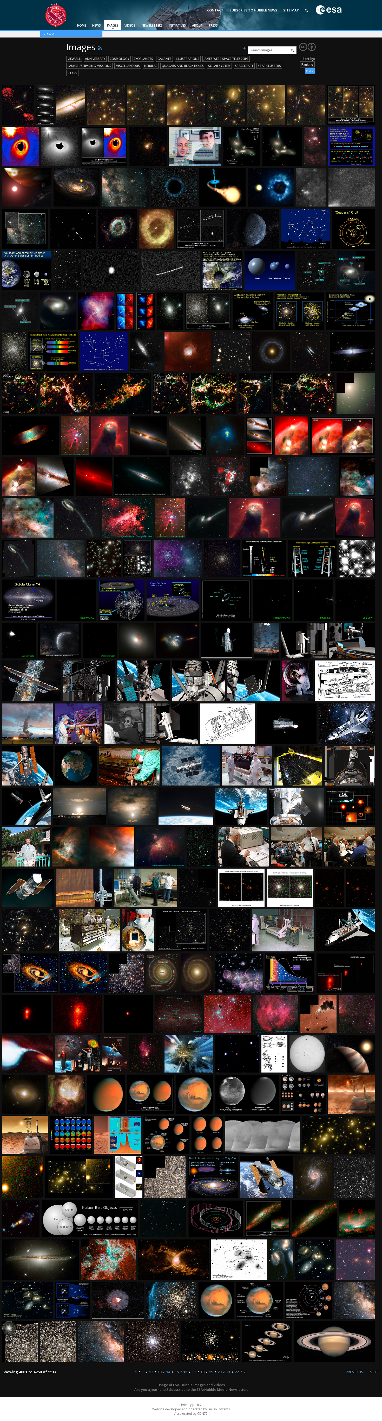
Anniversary (95, 59)
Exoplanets (143, 59)
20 (220, 1371)
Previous (354, 1371)
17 (194, 1371)
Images (112, 25)
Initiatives (177, 25)
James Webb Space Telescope (226, 59)
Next (374, 1371)
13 (159, 1371)
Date (309, 71)
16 (185, 1371)
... (142, 1371)
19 (211, 1371)
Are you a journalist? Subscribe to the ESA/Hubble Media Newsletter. (191, 1389)
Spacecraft (244, 66)
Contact (215, 10)
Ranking (307, 64)
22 (237, 1371)
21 (228, 1371)
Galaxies (164, 59)
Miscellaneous (128, 66)
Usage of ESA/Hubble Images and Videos (191, 1384)
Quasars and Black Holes (183, 66)
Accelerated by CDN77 (191, 1413)
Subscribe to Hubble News (253, 10)
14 (168, 1371)
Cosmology (119, 59)
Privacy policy (191, 1405)
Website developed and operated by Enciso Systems (191, 1409)
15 (177, 1371)
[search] (292, 50)
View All (50, 34)
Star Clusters (269, 66)
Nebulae (150, 66)
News (96, 25)
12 (151, 1371)
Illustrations (187, 59)
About (197, 25)
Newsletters (152, 25)
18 (202, 1371)
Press (213, 25)
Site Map (291, 10)
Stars (72, 73)
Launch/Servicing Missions (89, 66)
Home (81, 25)
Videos (129, 25)
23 (245, 1371)
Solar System (219, 66)
